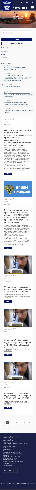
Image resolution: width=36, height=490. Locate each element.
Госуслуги (6, 455)
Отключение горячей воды (13, 86)
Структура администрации (11, 442)
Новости (3, 54)
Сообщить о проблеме (10, 448)
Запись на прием (8, 437)
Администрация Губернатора (11, 456)
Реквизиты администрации (11, 439)
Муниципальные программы (11, 452)
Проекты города (8, 440)
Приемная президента (9, 459)
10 (7, 426)
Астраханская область (10, 458)
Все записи (4, 51)
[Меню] (32, 8)
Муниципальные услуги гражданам (13, 453)
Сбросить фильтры (16, 43)
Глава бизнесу (7, 449)
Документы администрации (11, 450)
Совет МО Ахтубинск (9, 446)
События (4, 57)
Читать (8, 173)
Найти (17, 39)
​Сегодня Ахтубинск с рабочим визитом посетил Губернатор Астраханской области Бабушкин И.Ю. (18, 94)
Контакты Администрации (11, 436)
